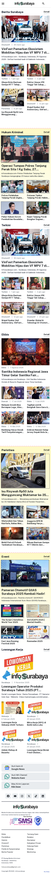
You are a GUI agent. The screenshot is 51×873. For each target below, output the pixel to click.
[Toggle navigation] (2, 3)
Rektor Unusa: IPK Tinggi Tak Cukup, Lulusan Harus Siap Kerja (36, 83)
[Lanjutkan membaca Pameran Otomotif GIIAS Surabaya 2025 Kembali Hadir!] (25, 573)
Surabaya (5, 682)
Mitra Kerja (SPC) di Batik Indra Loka (36, 723)
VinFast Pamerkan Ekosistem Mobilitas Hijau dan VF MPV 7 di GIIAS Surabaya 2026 (24, 50)
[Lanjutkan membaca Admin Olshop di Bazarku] (12, 735)
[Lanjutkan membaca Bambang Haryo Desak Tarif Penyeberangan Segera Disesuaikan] (12, 418)
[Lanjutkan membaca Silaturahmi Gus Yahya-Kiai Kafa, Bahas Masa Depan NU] (12, 512)
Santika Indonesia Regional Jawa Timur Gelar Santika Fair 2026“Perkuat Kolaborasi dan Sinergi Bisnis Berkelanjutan (24, 373)
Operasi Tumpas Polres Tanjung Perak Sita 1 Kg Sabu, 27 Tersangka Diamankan (24, 167)
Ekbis (3, 368)
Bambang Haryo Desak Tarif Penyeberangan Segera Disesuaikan (12, 431)
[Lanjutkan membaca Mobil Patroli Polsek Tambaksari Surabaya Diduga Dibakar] (12, 534)
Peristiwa (5, 109)
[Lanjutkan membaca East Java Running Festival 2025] (12, 632)
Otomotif (5, 45)
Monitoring (31, 852)
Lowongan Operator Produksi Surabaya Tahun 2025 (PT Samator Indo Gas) (22, 688)
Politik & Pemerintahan (10, 849)
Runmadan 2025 (35, 641)
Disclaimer (31, 840)
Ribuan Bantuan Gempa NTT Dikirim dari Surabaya (38, 543)
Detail (47, 12)
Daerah (4, 401)
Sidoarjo (5, 716)
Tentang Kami (32, 834)
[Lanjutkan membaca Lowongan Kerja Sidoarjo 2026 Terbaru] (12, 707)
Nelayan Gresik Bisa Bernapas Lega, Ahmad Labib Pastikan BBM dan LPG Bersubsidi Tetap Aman (12, 406)
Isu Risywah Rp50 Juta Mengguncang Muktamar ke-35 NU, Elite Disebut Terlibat (12, 113)
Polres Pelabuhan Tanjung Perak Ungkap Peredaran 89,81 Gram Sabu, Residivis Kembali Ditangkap (12, 196)
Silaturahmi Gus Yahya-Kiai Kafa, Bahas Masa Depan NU (12, 522)
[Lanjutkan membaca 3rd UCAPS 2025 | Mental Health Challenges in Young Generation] (38, 611)
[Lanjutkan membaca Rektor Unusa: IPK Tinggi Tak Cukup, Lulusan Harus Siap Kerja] (38, 70)
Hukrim (4, 840)
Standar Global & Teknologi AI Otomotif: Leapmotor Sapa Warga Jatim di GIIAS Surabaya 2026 (38, 321)
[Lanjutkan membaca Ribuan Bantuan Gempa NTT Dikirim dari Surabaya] (38, 534)
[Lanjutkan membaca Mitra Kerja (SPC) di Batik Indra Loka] (38, 707)
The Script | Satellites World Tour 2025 (12, 621)
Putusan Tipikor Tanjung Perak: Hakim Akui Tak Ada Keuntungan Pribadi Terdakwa (37, 196)
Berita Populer (7, 852)
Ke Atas (47, 872)
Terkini (4, 79)
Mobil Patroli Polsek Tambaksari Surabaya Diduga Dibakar (11, 543)
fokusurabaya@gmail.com (11, 867)
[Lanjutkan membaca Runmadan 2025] (38, 632)
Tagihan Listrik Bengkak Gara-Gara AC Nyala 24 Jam (38, 406)
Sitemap (30, 849)
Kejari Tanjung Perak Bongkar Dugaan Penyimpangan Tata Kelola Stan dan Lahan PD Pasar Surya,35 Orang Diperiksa (37, 218)
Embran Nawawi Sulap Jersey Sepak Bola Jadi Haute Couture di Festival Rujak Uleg (38, 431)
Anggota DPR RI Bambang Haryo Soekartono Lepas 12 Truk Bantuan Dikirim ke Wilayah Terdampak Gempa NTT (38, 522)
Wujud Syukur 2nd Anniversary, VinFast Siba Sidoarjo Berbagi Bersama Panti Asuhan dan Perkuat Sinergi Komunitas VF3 (38, 108)
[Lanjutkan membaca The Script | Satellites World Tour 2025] (12, 611)
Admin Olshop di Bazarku (9, 751)
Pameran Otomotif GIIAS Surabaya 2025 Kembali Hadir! (23, 591)
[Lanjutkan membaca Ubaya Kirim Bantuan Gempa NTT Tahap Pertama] (12, 70)
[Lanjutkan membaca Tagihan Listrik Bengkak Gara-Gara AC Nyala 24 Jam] (38, 392)
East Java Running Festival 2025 (10, 642)
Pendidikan (5, 837)
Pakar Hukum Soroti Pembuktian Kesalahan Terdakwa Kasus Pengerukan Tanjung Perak (12, 218)
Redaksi (30, 837)
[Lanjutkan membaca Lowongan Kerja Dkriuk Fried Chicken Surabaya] (38, 735)
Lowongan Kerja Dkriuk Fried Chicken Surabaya (38, 751)
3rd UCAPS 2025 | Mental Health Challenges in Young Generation (36, 621)
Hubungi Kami (32, 846)
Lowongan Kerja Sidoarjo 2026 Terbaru (12, 723)
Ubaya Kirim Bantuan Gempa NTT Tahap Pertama (11, 83)
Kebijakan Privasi (34, 843)
